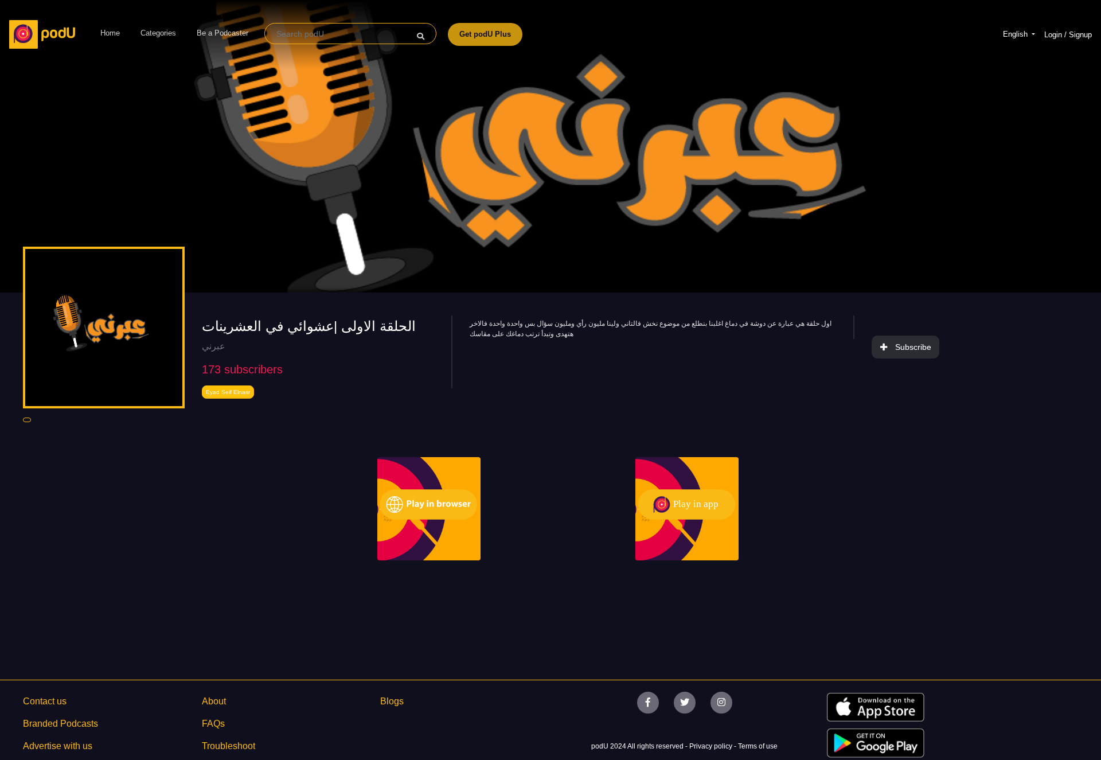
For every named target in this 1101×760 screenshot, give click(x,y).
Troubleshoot (228, 746)
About (214, 701)
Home (110, 33)
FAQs (213, 723)
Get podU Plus (485, 34)
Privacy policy (711, 746)
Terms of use (758, 746)
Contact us (45, 701)
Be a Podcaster (222, 33)
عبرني (213, 346)
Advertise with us (57, 746)
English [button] (1016, 34)
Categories (158, 33)
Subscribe (913, 347)
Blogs (392, 701)
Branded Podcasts (60, 723)
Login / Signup (1068, 34)
